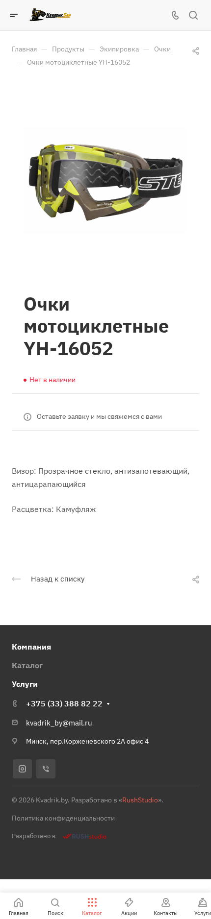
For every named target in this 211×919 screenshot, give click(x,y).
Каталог (27, 665)
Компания (31, 647)
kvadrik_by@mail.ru (59, 722)
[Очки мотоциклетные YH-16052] (105, 180)
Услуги (25, 684)
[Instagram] (22, 768)
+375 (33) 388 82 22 (64, 703)
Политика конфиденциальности (63, 818)
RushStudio (140, 800)
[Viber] (45, 768)
